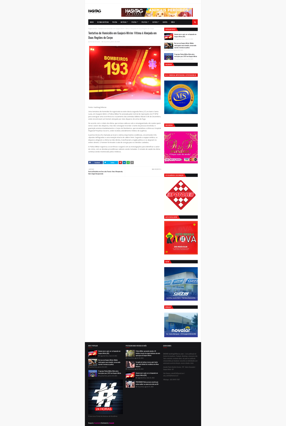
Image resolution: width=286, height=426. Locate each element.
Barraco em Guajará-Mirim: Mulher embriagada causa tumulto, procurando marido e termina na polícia (185, 45)
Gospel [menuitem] (165, 22)
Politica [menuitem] (144, 22)
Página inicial (92, 29)
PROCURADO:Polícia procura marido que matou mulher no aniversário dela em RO (147, 383)
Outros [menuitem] (155, 22)
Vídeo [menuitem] (173, 22)
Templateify (97, 423)
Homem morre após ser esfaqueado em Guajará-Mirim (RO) (185, 35)
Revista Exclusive (95, 41)
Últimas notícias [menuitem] (103, 22)
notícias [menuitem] (123, 22)
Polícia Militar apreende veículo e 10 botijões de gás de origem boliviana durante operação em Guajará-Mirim (148, 353)
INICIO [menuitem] (92, 22)
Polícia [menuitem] (114, 22)
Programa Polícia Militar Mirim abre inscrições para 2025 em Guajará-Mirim (185, 55)
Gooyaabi (111, 423)
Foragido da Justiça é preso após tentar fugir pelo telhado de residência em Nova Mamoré (147, 364)
